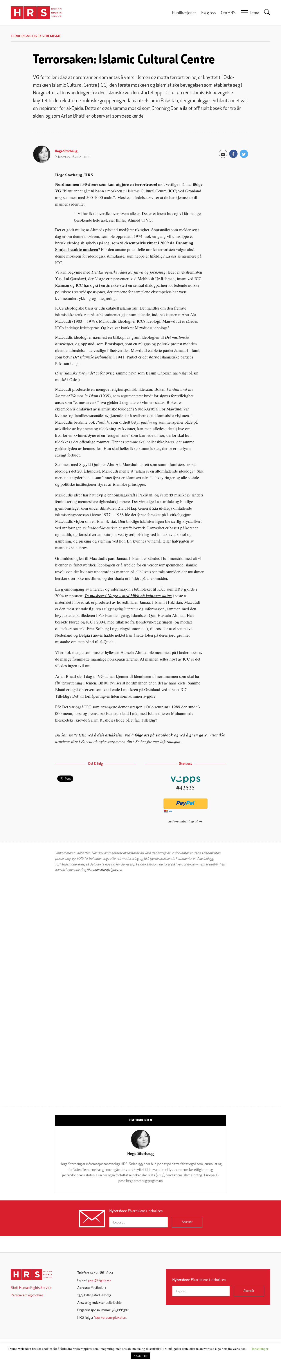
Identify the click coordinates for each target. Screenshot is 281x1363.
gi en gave (198, 735)
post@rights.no (99, 1280)
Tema (254, 13)
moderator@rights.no (106, 870)
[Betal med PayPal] (185, 804)
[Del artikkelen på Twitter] (244, 154)
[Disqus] (140, 931)
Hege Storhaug (66, 151)
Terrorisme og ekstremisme (36, 36)
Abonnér (187, 1222)
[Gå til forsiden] (31, 1274)
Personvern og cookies (27, 1295)
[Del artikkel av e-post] (223, 154)
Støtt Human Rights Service (31, 1288)
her (143, 741)
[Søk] (267, 12)
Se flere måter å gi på (183, 821)
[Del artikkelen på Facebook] (233, 154)
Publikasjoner (184, 13)
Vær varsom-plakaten (110, 1318)
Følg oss (208, 13)
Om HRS (228, 13)
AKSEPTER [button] (140, 1356)
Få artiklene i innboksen (136, 1211)
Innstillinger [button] (260, 1348)
